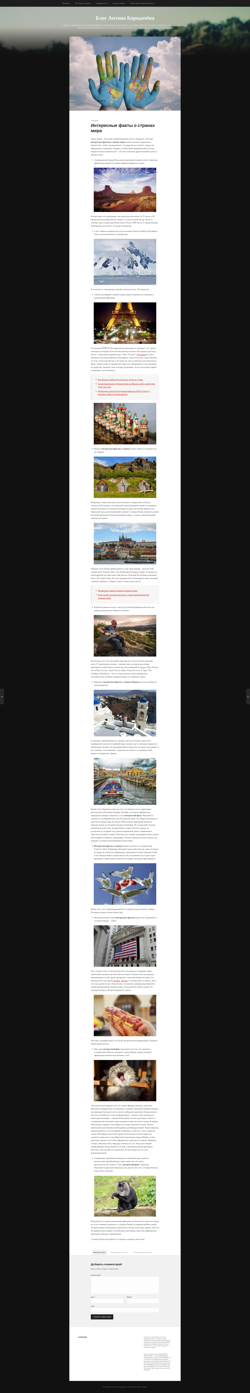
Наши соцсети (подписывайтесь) (142, 3)
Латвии (116, 980)
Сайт (92, 1306)
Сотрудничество (101, 3)
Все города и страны (82, 3)
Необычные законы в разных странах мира (117, 590)
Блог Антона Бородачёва (125, 17)
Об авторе (66, 3)
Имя (93, 1297)
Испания (142, 354)
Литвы (124, 980)
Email (129, 1297)
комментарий (95, 1275)
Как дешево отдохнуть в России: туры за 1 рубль (120, 379)
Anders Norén (142, 1387)
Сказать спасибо (119, 3)
